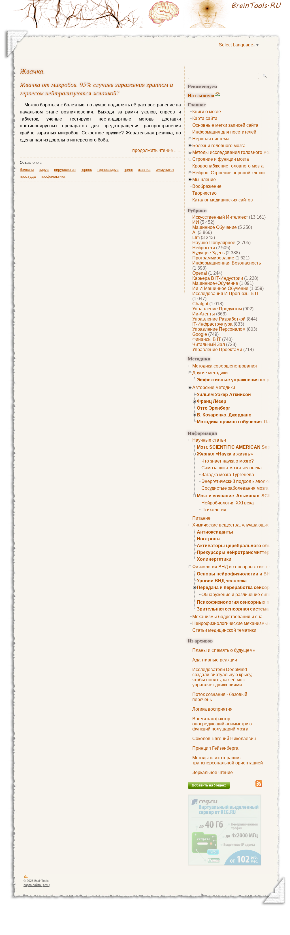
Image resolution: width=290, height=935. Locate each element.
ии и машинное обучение (220, 288)
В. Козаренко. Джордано (224, 414)
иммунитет (165, 169)
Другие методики (210, 372)
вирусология (65, 169)
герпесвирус (108, 169)
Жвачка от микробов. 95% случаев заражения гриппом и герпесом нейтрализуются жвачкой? (96, 88)
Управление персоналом (219, 329)
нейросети (203, 247)
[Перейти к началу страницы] (26, 877)
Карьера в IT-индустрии (217, 278)
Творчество (204, 193)
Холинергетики (214, 559)
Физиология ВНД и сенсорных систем (232, 566)
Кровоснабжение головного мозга (228, 166)
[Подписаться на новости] (259, 786)
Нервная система (210, 138)
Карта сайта (205, 118)
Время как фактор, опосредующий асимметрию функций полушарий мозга (222, 723)
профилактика (53, 176)
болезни (27, 169)
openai (199, 273)
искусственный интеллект (220, 217)
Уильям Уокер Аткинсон (224, 394)
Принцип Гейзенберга (215, 748)
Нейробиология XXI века (227, 502)
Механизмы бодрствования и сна (227, 616)
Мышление (204, 179)
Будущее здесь (208, 252)
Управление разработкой (219, 319)
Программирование (213, 257)
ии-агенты (203, 313)
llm (196, 237)
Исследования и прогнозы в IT (225, 293)
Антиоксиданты (215, 532)
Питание (201, 518)
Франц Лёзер (211, 401)
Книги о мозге (206, 111)
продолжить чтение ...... (156, 150)
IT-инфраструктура (212, 324)
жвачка (31, 71)
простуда (28, 176)
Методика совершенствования (224, 366)
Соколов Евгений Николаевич (224, 738)
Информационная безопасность (226, 263)
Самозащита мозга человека (231, 467)
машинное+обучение (215, 283)
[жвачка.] (216, 14)
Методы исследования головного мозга (233, 152)
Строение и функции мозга (220, 159)
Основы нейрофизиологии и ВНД (235, 573)
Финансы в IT (206, 339)
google (199, 334)
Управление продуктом (217, 308)
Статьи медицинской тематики (224, 630)
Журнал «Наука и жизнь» (225, 454)
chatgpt (200, 303)
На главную (201, 95)
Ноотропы (209, 538)
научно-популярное (213, 242)
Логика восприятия (212, 709)
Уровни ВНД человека (222, 580)
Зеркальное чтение (212, 772)
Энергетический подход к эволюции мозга (245, 481)
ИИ (195, 222)
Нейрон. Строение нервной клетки (228, 172)
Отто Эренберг (213, 408)
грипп (128, 169)
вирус (44, 169)
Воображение (206, 186)
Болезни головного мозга (219, 145)
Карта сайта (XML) (37, 885)
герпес (86, 169)
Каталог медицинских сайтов (222, 199)
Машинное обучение (214, 227)
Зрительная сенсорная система (233, 609)
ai (194, 232)
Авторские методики (213, 387)
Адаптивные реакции (214, 659)
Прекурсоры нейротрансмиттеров (236, 552)
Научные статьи (209, 440)
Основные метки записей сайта (225, 125)
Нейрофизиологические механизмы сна (234, 623)
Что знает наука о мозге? (227, 461)
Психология (213, 509)
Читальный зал (208, 344)
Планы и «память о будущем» (223, 650)
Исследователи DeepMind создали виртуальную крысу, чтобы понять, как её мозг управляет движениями (222, 677)
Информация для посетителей (224, 132)
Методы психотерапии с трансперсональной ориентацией (227, 760)
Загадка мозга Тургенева (227, 474)
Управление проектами (217, 349)
